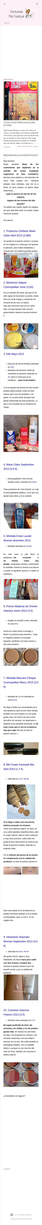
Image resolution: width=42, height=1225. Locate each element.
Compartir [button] (6, 147)
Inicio (6, 23)
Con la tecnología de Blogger (23, 1215)
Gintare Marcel (27, 1219)
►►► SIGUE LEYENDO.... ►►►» (28, 146)
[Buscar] (37, 3)
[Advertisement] (21, 52)
